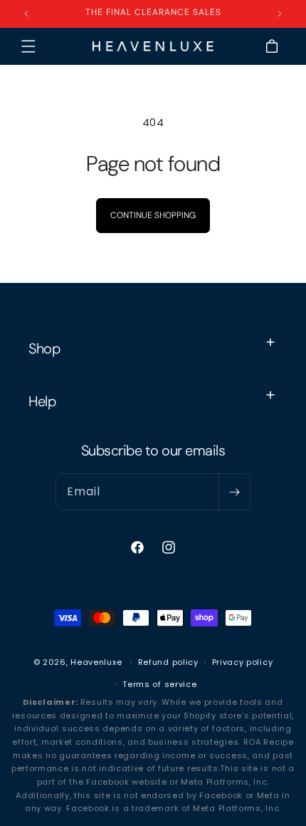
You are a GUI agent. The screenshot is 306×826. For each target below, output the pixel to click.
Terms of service (159, 684)
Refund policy (168, 662)
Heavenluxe (96, 662)
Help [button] (42, 401)
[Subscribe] (234, 491)
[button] (28, 46)
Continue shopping (153, 215)
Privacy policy (242, 662)
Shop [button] (44, 348)
